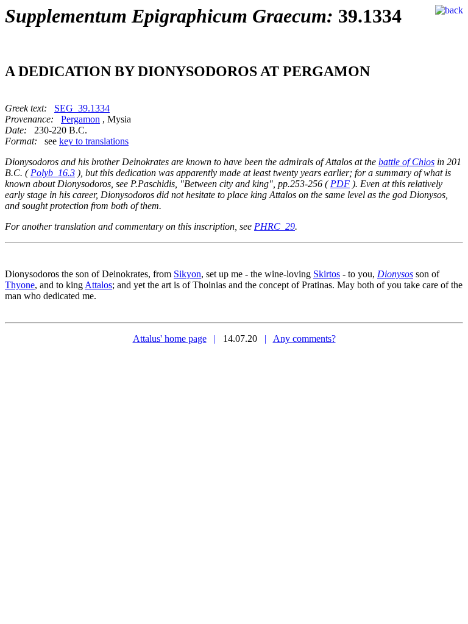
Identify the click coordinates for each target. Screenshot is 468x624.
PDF (340, 184)
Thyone (20, 285)
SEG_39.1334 (82, 108)
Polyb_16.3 (52, 173)
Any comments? (304, 338)
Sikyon (187, 274)
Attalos (98, 285)
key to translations (94, 141)
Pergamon (80, 119)
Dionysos (395, 274)
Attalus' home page (170, 338)
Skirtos (326, 274)
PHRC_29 (274, 226)
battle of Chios (406, 162)
